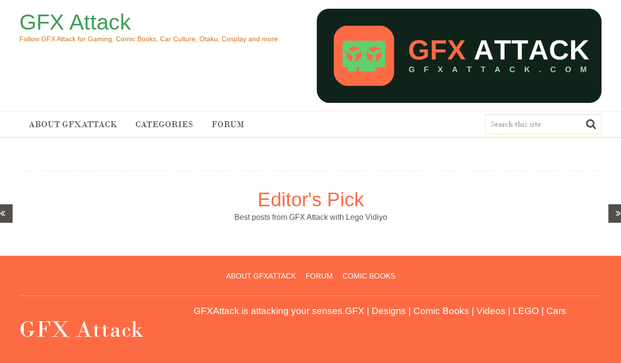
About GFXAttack (73, 124)
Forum (228, 124)
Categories (164, 124)
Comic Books (369, 276)
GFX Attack (75, 22)
